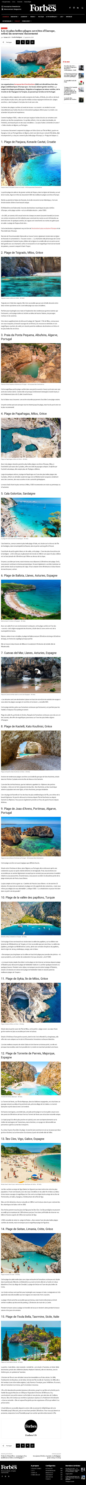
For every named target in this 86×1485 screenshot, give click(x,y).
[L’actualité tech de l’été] (81, 82)
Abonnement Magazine (12, 9)
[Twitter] (23, 42)
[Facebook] (70, 7)
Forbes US (7, 37)
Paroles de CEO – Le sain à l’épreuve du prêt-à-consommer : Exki (70, 68)
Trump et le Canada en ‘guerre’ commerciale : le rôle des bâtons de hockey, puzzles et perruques (70, 91)
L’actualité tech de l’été (70, 81)
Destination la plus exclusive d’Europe (43, 228)
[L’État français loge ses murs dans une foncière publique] (81, 75)
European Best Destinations (24, 84)
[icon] (2, 6)
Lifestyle (4, 28)
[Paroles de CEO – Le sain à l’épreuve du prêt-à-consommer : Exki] (81, 67)
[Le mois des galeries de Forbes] (81, 100)
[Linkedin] (77, 7)
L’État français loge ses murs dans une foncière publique (70, 75)
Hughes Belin (69, 1473)
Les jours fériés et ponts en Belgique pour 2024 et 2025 (47, 1457)
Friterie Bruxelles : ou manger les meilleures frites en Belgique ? (14, 1457)
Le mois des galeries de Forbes (70, 98)
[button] (82, 7)
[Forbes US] (31, 1426)
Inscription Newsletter (12, 6)
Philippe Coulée (70, 1481)
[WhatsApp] (32, 42)
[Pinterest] (27, 42)
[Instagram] (73, 7)
